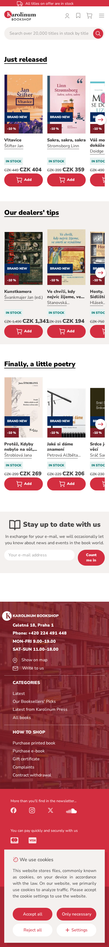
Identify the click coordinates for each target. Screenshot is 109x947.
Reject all (33, 930)
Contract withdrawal (32, 775)
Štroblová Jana (18, 455)
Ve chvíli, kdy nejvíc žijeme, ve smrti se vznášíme (65, 294)
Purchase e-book (29, 751)
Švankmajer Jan (18, 297)
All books (22, 718)
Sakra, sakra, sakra (66, 140)
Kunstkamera (17, 291)
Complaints (23, 767)
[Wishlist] (78, 15)
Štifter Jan (13, 146)
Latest (19, 693)
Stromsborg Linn (63, 146)
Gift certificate (26, 759)
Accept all (32, 914)
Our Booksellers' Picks (34, 701)
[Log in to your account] (67, 15)
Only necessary (76, 914)
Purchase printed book (34, 743)
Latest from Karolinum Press (40, 709)
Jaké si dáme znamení (60, 446)
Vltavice (12, 140)
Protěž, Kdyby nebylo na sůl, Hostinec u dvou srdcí (21, 446)
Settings (79, 930)
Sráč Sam (99, 455)
